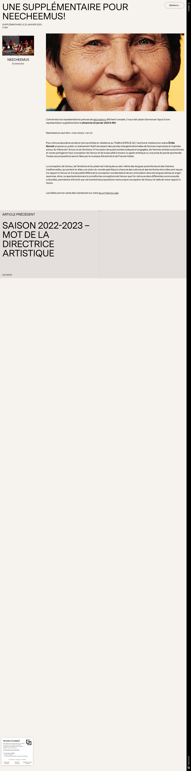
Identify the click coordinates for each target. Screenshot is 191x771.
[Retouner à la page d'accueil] (189, 768)
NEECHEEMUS (99, 120)
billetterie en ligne (109, 193)
